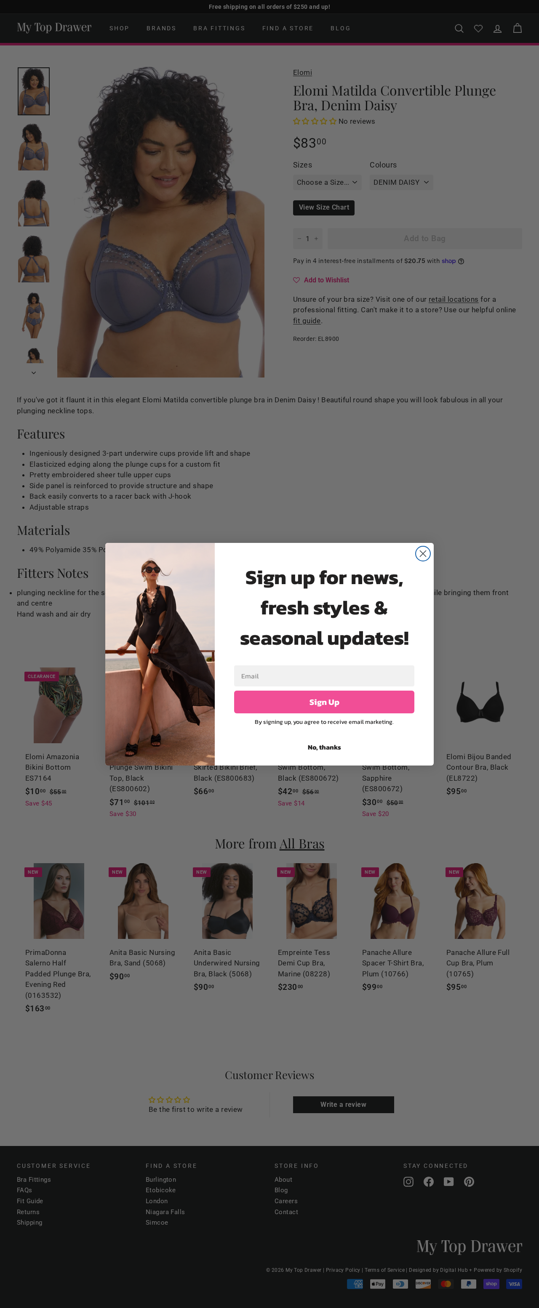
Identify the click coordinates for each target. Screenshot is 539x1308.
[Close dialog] (423, 553)
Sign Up (324, 702)
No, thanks (324, 747)
